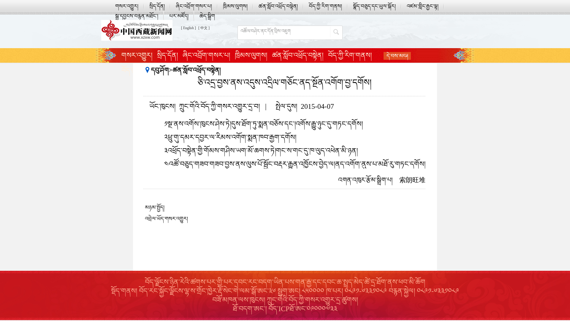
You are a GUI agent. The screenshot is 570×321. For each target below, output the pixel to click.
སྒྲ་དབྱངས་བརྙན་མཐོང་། (136, 16)
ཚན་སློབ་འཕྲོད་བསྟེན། (278, 6)
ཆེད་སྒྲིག (207, 16)
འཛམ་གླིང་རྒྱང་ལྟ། (422, 6)
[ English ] (188, 28)
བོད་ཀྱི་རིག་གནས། (325, 6)
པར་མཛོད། (179, 16)
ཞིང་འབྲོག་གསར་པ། (194, 6)
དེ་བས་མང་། (397, 56)
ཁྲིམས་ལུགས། (235, 6)
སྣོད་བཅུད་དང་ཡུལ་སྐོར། (374, 6)
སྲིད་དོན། (157, 6)
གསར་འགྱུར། (126, 6)
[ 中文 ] (204, 28)
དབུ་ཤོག (160, 70)
